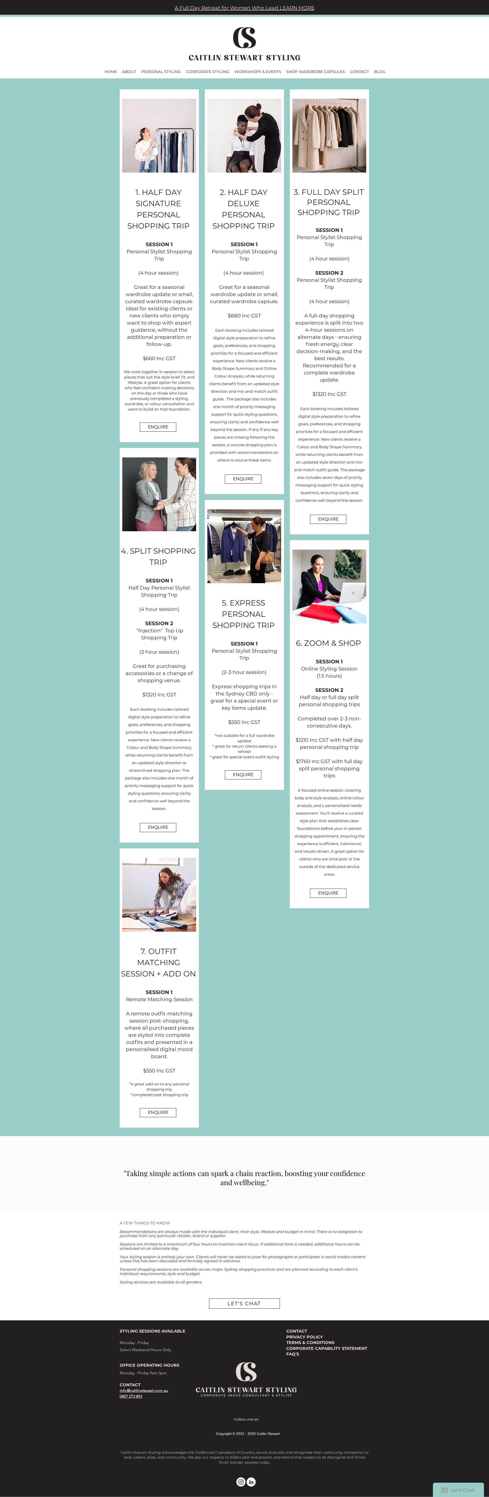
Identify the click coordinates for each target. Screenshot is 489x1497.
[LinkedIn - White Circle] (251, 1482)
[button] (129, 72)
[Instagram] (241, 1482)
